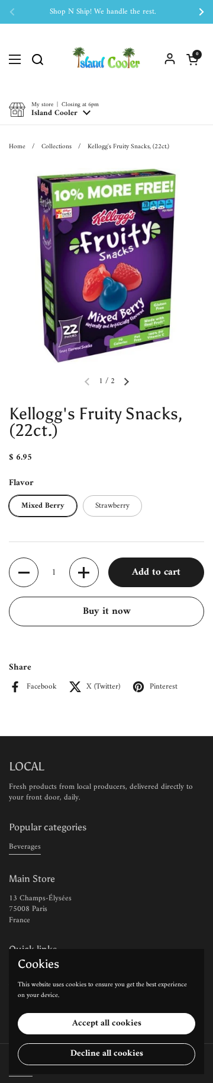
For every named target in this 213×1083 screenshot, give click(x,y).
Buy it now (107, 611)
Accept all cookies (106, 1023)
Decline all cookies (106, 1054)
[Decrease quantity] (23, 572)
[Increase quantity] (84, 572)
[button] (192, 59)
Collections (56, 146)
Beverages (25, 846)
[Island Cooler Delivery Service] (106, 59)
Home (17, 146)
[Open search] (37, 59)
